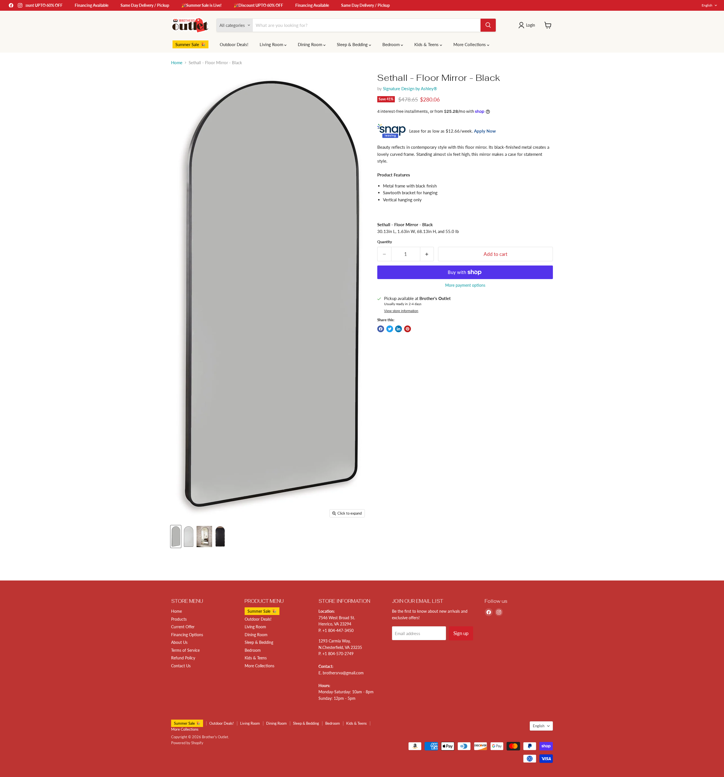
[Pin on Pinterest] (407, 328)
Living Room (272, 44)
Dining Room (310, 44)
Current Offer (183, 626)
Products (179, 619)
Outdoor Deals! (234, 44)
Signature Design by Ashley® (410, 88)
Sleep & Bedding (353, 44)
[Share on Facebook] (380, 328)
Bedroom (391, 44)
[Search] (488, 25)
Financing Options (187, 634)
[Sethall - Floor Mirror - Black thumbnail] (176, 536)
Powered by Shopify (187, 743)
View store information (401, 311)
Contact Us (181, 665)
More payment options (465, 285)
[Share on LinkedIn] (398, 328)
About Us (179, 642)
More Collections (470, 44)
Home (176, 62)
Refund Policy (183, 657)
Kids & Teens (427, 44)
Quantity (384, 242)
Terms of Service (185, 650)
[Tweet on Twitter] (389, 328)
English (707, 5)
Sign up (461, 633)
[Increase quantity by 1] (427, 254)
